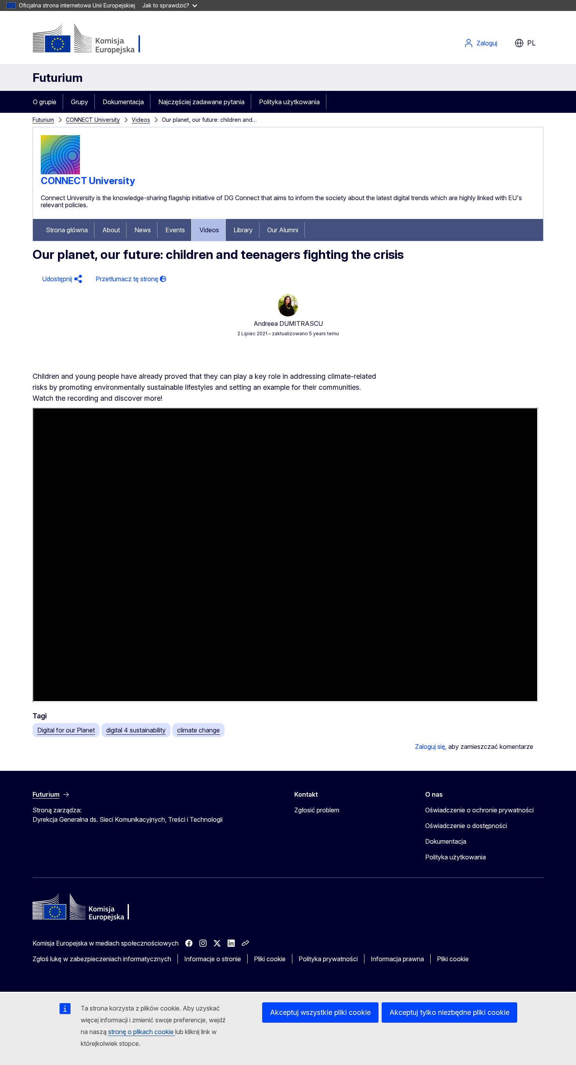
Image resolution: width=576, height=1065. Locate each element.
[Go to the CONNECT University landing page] (60, 172)
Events (175, 230)
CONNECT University (93, 119)
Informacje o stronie (212, 959)
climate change (198, 730)
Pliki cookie (270, 959)
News (142, 230)
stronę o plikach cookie (141, 1032)
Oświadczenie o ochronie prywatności (479, 810)
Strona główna (67, 230)
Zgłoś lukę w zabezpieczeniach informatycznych (102, 959)
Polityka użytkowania (289, 102)
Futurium (58, 78)
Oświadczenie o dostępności (466, 826)
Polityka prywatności (328, 959)
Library (243, 230)
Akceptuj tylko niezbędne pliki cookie (449, 1012)
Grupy (79, 102)
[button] (61, 279)
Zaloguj (486, 43)
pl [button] (531, 43)
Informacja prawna (397, 959)
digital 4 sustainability (136, 730)
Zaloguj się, (431, 746)
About (111, 230)
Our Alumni (282, 230)
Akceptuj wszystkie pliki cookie (320, 1012)
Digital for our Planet (66, 730)
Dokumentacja (123, 102)
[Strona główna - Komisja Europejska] (96, 39)
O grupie (44, 102)
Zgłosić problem (316, 810)
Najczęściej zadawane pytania (201, 102)
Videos (141, 119)
